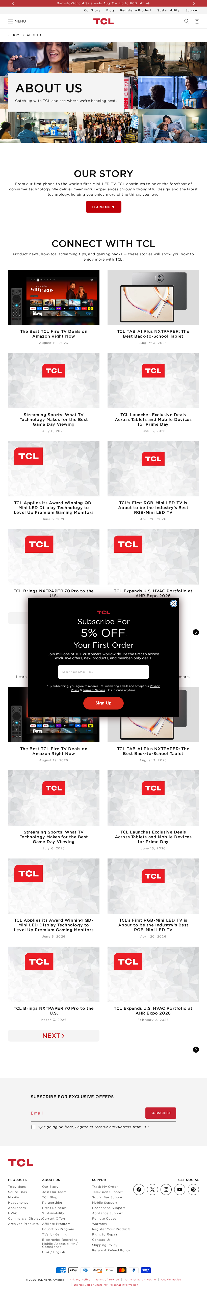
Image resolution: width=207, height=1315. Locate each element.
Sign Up (103, 703)
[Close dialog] (174, 603)
